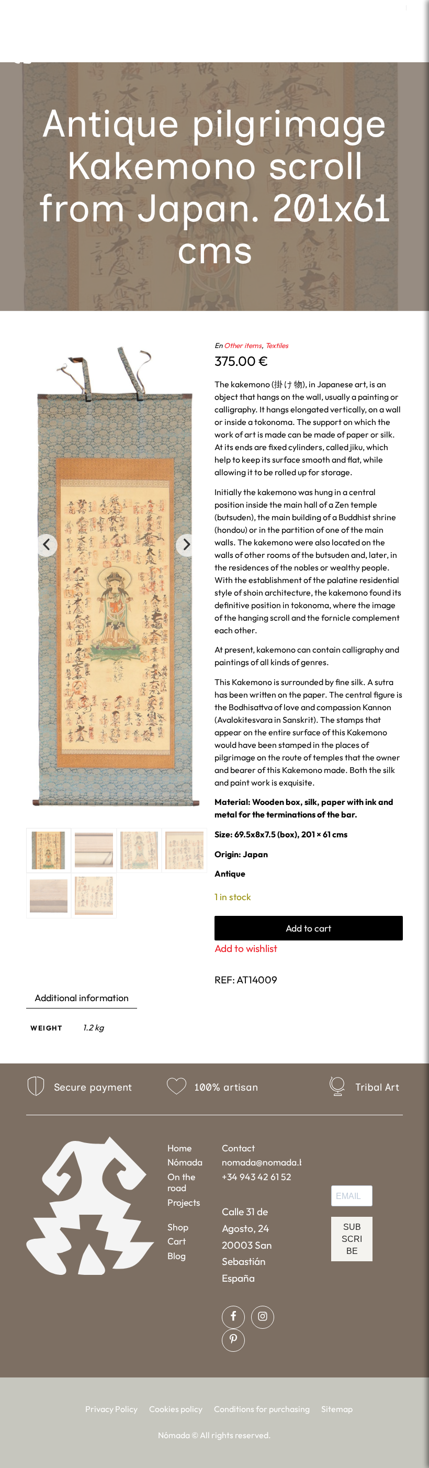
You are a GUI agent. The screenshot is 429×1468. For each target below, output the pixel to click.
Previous (46, 545)
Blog (176, 1256)
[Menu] (307, 49)
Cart (176, 1241)
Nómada (184, 1162)
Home (179, 1148)
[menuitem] (396, 7)
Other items (243, 345)
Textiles (276, 345)
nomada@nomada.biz (261, 1162)
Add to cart (308, 928)
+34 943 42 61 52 (256, 1177)
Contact (238, 1148)
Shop (177, 1227)
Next (187, 545)
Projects (183, 1202)
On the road (181, 1182)
